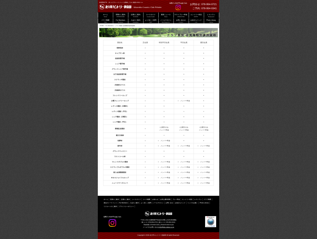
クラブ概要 (207, 199)
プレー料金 (176, 199)
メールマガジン (158, 203)
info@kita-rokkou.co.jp (166, 227)
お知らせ (155, 199)
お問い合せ (169, 203)
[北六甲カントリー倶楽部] (130, 7)
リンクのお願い (192, 203)
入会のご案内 (134, 203)
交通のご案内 (125, 199)
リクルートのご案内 (110, 206)
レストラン (198, 199)
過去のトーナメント (110, 203)
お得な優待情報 (165, 199)
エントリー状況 (187, 199)
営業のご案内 (114, 199)
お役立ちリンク (180, 203)
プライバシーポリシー (126, 206)
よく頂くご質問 (146, 203)
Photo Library (204, 203)
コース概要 (146, 199)
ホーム (106, 199)
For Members (123, 203)
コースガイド (136, 199)
